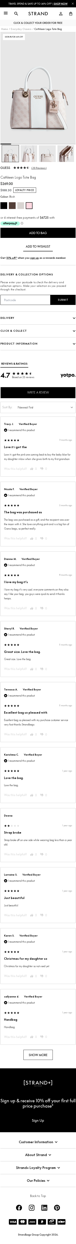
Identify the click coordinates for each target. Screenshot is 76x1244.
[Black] (3, 205)
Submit (63, 299)
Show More (38, 1055)
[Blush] (29, 205)
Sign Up (38, 1120)
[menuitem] (61, 13)
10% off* (11, 257)
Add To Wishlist (38, 246)
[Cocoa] (12, 205)
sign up (34, 257)
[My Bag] (69, 13)
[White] (20, 205)
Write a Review (38, 392)
